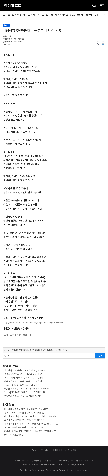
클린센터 (58, 450)
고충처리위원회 (70, 450)
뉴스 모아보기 (19, 15)
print (103, 43)
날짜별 (97, 15)
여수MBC (12, 5)
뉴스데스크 (34, 15)
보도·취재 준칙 (46, 450)
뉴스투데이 (47, 15)
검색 (93, 5)
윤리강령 (35, 450)
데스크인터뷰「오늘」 (65, 15)
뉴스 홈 (6, 15)
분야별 (80, 15)
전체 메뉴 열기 (102, 5)
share (98, 43)
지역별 (89, 15)
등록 (100, 355)
